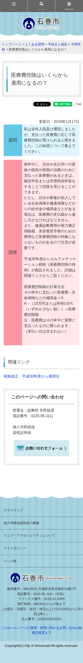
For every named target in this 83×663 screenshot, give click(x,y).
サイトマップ (13, 510)
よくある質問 (34, 44)
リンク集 (10, 561)
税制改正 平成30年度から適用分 (31, 376)
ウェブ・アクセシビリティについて (29, 535)
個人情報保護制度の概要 (21, 523)
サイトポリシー (15, 548)
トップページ (11, 44)
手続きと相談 (57, 44)
